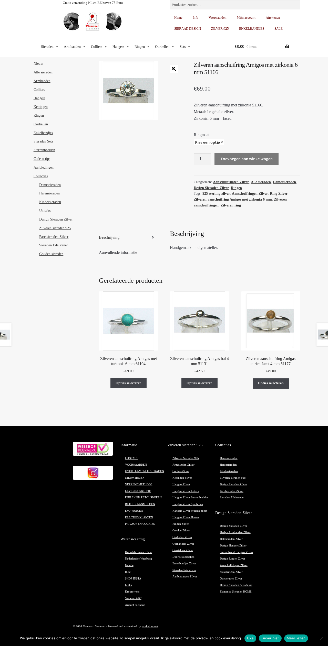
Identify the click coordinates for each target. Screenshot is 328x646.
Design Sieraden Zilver (211, 188)
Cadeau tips (42, 159)
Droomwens (132, 591)
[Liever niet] (321, 638)
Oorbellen (162, 47)
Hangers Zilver (181, 484)
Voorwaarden (218, 17)
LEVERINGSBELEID (138, 491)
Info (195, 17)
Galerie (129, 565)
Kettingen (41, 107)
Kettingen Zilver (182, 477)
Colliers (96, 47)
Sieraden (47, 47)
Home (178, 17)
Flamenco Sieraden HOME (236, 591)
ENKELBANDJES (251, 28)
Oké (250, 638)
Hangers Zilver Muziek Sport (189, 510)
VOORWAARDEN (136, 464)
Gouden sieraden (51, 254)
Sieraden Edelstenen (53, 245)
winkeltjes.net (150, 626)
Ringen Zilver (180, 523)
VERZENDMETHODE (138, 484)
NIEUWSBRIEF (134, 477)
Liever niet (270, 638)
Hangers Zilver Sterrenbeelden (190, 497)
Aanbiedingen (44, 167)
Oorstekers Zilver (182, 550)
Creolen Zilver (181, 530)
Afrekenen (273, 17)
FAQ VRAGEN (134, 510)
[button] (174, 69)
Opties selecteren (128, 383)
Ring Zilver (279, 193)
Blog (128, 572)
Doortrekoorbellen (183, 556)
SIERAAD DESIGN (187, 28)
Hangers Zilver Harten (185, 517)
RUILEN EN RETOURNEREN (143, 497)
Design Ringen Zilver (232, 558)
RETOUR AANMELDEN (140, 504)
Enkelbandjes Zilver (184, 563)
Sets (183, 47)
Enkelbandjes (43, 133)
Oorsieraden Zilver (231, 578)
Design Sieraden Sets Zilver (236, 585)
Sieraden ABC (133, 598)
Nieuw (38, 63)
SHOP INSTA (133, 578)
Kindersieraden (50, 202)
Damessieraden (284, 182)
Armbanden (72, 47)
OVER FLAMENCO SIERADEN (144, 471)
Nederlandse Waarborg (138, 558)
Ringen (140, 47)
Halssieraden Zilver (231, 539)
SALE (278, 28)
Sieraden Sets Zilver (184, 570)
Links (128, 585)
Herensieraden (49, 193)
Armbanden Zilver (183, 464)
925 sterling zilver (216, 193)
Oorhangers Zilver (183, 543)
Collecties (41, 176)
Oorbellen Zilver (182, 537)
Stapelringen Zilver (231, 572)
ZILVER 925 (220, 28)
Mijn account (246, 17)
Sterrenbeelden (44, 150)
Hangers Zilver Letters (185, 491)
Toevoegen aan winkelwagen (246, 158)
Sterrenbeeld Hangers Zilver (236, 552)
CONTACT (131, 458)
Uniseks (44, 211)
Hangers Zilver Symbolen (187, 504)
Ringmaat (201, 135)
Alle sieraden (261, 182)
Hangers (118, 47)
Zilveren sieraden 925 (55, 228)
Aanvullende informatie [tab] (118, 252)
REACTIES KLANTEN (139, 517)
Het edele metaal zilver (138, 552)
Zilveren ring (231, 205)
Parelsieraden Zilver (53, 237)
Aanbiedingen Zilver (184, 576)
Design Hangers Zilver (233, 545)
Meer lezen (296, 638)
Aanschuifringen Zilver (231, 182)
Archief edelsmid (135, 605)
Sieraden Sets (43, 141)
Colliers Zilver (180, 471)
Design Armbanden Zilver (235, 532)
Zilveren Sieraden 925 (185, 458)
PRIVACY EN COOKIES (140, 523)
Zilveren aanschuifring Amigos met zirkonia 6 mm (233, 199)
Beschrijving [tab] (109, 237)
